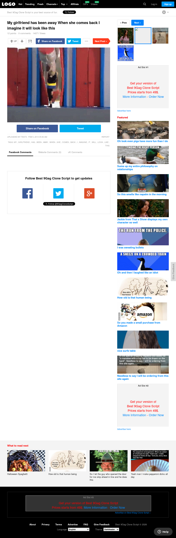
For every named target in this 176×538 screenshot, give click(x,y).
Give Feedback (101, 524)
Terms (58, 524)
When (52, 142)
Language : (62, 529)
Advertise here (124, 110)
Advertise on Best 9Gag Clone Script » (133, 512)
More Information (134, 96)
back (72, 142)
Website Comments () (49, 152)
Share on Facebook (52, 41)
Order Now (156, 96)
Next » (137, 22)
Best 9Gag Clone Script (8, 4)
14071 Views (39, 33)
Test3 (24, 136)
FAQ (86, 524)
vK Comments (75, 152)
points (11, 33)
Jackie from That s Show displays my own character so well (142, 221)
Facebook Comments (20, 152)
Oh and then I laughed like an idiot (137, 272)
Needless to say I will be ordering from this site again (142, 377)
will (94, 142)
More (86, 41)
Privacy (46, 524)
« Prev (123, 22)
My (15, 142)
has (33, 142)
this (107, 145)
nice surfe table (126, 350)
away (45, 142)
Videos (94, 4)
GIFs (85, 4)
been (39, 142)
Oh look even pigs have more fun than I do (142, 141)
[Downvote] (22, 41)
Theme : (99, 529)
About (32, 524)
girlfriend (24, 142)
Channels (51, 4)
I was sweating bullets (130, 247)
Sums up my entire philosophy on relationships (137, 168)
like (106, 142)
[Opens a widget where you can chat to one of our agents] (163, 532)
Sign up (168, 4)
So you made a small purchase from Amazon (138, 324)
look (100, 142)
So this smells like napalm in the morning (142, 194)
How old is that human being (134, 297)
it (89, 142)
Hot (20, 4)
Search (144, 4)
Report (105, 136)
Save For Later (30, 41)
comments (24, 33)
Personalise (165, 12)
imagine (83, 142)
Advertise (73, 524)
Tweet (75, 41)
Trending (30, 4)
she (58, 142)
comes (65, 142)
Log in (154, 4)
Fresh (40, 4)
